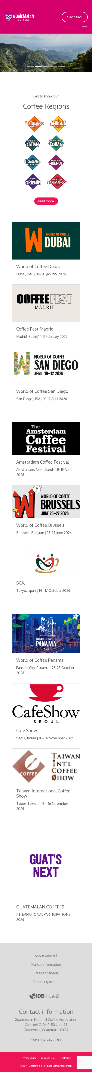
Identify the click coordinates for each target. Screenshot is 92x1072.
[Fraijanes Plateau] (32, 162)
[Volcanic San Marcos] (57, 181)
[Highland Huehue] (56, 162)
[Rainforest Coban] (56, 143)
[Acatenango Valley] (34, 123)
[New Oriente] (32, 181)
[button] (7, 53)
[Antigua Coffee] (58, 123)
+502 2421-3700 (50, 1040)
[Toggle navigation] (84, 28)
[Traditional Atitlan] (32, 143)
